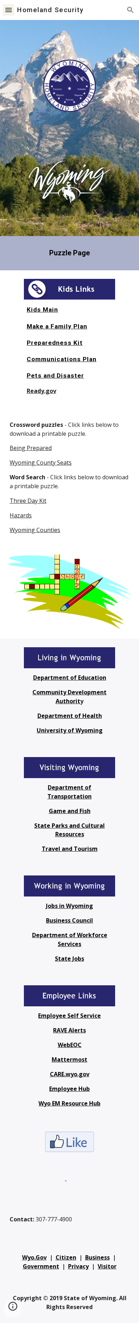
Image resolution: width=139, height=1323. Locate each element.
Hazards (21, 515)
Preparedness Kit (55, 342)
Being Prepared (31, 448)
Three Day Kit (28, 501)
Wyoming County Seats (41, 462)
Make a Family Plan (57, 326)
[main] (69, 253)
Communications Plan (62, 359)
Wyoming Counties (35, 530)
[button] (8, 10)
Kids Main (42, 309)
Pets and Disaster (55, 375)
